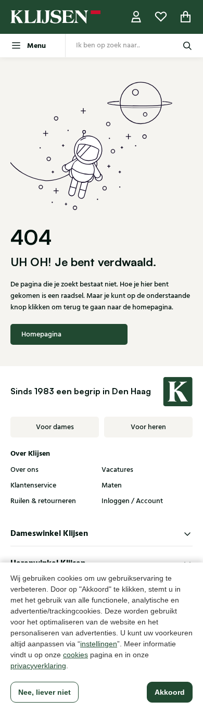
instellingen (98, 644)
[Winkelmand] (186, 17)
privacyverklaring (38, 665)
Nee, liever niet (44, 692)
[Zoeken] (187, 45)
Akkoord (170, 692)
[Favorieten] (161, 17)
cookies (75, 655)
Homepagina (41, 334)
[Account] (136, 17)
